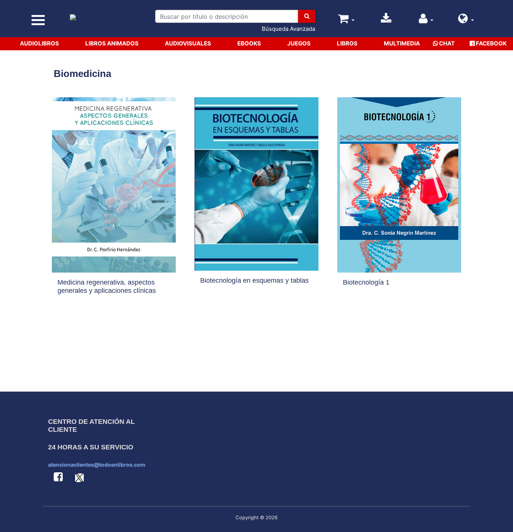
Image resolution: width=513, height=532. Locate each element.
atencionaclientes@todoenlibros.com (96, 464)
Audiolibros (39, 43)
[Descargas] (386, 20)
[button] (466, 20)
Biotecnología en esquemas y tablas (254, 280)
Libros (347, 43)
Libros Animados (112, 43)
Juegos (299, 43)
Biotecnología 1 (366, 282)
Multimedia (402, 43)
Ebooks (249, 43)
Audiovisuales (188, 43)
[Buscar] (306, 16)
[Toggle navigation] (38, 20)
